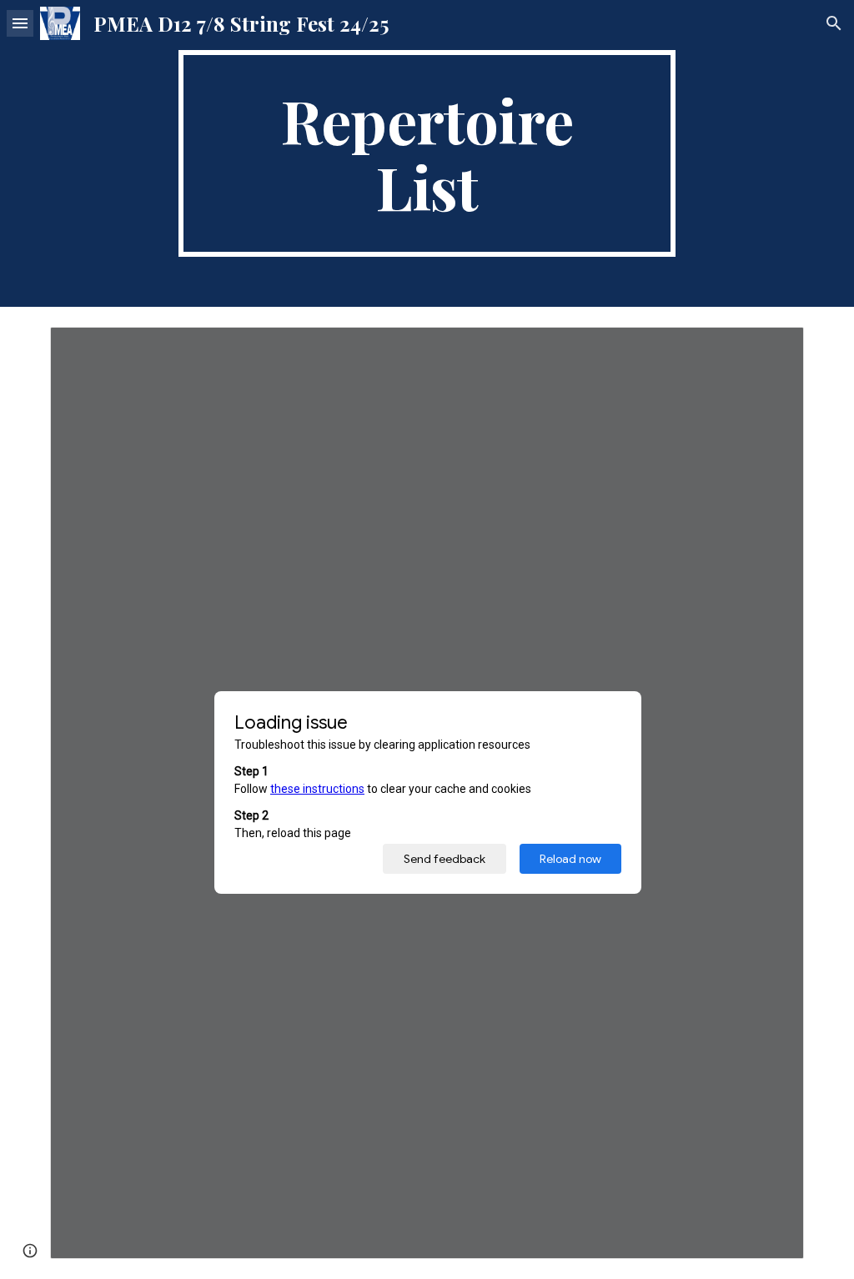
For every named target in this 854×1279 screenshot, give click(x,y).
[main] (426, 153)
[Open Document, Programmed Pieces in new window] (772, 348)
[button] (20, 23)
